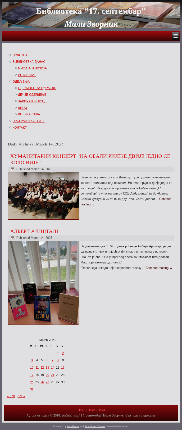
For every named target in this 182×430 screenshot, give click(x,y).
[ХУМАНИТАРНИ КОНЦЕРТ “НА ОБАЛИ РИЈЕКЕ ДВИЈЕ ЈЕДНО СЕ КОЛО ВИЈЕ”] (44, 220)
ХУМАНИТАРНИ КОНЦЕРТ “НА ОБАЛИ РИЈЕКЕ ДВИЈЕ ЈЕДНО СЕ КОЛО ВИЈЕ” (90, 158)
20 (47, 375)
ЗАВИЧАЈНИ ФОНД (32, 101)
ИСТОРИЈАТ (27, 75)
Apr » (21, 396)
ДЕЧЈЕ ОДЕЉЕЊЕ (32, 94)
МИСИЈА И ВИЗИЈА (32, 68)
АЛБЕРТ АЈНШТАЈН (34, 230)
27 (47, 382)
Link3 (101, 410)
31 (31, 389)
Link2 (91, 410)
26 (42, 382)
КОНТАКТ (20, 127)
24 (31, 382)
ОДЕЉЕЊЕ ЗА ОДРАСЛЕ (37, 88)
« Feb (11, 396)
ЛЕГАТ (22, 108)
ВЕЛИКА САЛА (29, 114)
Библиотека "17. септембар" (91, 10)
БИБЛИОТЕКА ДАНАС (29, 61)
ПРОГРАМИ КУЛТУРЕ (29, 121)
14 (52, 367)
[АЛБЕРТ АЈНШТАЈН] (44, 325)
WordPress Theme (95, 426)
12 (42, 367)
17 (31, 375)
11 (37, 367)
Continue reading (159, 268)
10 (31, 367)
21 (52, 375)
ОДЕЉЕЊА (21, 81)
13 (47, 367)
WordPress (73, 426)
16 (62, 367)
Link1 (81, 410)
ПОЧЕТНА (20, 55)
